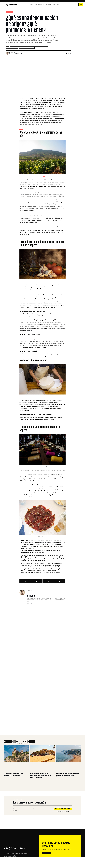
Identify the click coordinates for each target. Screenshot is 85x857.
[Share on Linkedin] (70, 53)
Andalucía (29, 330)
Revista (76, 4)
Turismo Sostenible (57, 4)
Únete (81, 4)
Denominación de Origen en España (12, 47)
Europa (23, 182)
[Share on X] (66, 53)
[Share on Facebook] (68, 53)
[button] (42, 157)
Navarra (42, 542)
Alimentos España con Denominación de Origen (39, 45)
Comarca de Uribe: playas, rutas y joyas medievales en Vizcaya (67, 774)
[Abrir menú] (3, 4)
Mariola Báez (13, 52)
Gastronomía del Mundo (14, 45)
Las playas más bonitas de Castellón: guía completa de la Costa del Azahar (40, 775)
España (31, 4)
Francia (21, 194)
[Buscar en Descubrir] (73, 4)
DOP (33, 47)
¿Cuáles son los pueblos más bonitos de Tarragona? (13, 774)
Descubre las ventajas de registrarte (63, 808)
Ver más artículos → (30, 603)
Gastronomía (48, 4)
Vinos (21, 112)
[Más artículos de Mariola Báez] (22, 592)
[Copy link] (60, 581)
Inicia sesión (66, 811)
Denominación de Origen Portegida (25, 47)
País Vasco (48, 542)
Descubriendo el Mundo (39, 4)
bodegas (60, 328)
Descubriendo (9, 12)
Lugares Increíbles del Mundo (25, 45)
